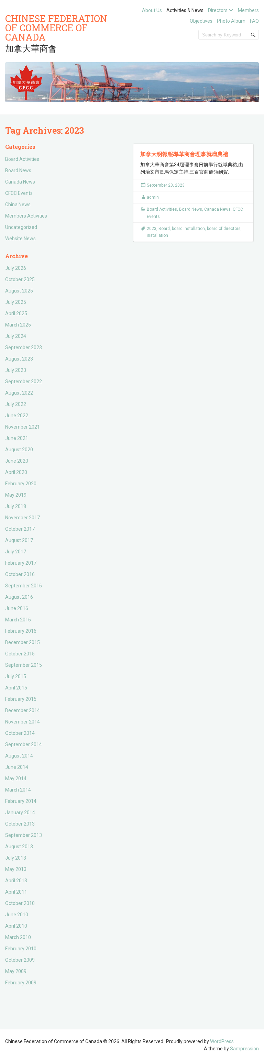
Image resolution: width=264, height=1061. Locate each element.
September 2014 (23, 744)
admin (153, 197)
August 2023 (19, 359)
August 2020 (19, 449)
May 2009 (15, 971)
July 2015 (15, 676)
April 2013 (16, 880)
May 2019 (15, 495)
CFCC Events (19, 193)
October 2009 (20, 960)
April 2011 (16, 892)
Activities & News (185, 10)
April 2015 (16, 687)
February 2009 (20, 982)
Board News (18, 170)
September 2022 (23, 381)
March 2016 (18, 619)
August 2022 (19, 393)
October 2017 (20, 529)
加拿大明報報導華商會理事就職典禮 (184, 153)
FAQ (254, 21)
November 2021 (22, 427)
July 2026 (15, 268)
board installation (188, 228)
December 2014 (22, 710)
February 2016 (20, 631)
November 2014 (22, 722)
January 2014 (20, 812)
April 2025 (16, 313)
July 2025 (15, 302)
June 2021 (16, 438)
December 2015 (22, 642)
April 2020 (16, 472)
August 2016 (19, 597)
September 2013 (23, 835)
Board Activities (22, 159)
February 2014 (20, 801)
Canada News (20, 182)
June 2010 (16, 914)
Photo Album (231, 21)
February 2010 (20, 948)
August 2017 (19, 540)
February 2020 (20, 483)
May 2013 (15, 869)
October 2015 (20, 653)
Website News (20, 238)
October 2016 (20, 574)
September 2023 (23, 347)
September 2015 (23, 665)
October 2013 (20, 824)
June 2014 (16, 767)
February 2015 (20, 699)
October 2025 (20, 279)
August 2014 (19, 756)
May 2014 (15, 778)
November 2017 (22, 517)
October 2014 (20, 733)
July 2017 (15, 551)
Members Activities (26, 216)
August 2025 (19, 291)
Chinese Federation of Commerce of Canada (56, 27)
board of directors (224, 228)
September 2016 (23, 585)
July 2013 (15, 858)
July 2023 (15, 370)
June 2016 (16, 608)
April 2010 (16, 926)
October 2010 (20, 903)
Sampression (244, 1048)
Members (248, 10)
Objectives (201, 21)
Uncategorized (21, 227)
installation (157, 235)
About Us (152, 10)
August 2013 (19, 846)
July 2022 (15, 404)
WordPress (222, 1041)
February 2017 (20, 563)
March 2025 (18, 325)
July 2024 (15, 336)
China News (18, 204)
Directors (218, 10)
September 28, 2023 (166, 185)
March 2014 (18, 790)
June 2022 (16, 415)
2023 (151, 228)
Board (164, 228)
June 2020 (16, 461)
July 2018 (15, 506)
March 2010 (18, 937)
